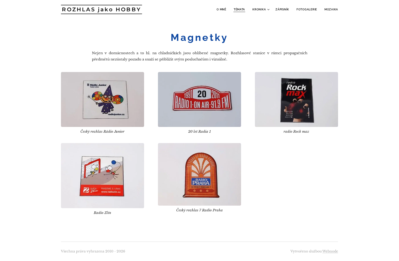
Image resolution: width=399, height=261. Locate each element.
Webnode (330, 251)
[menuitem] (222, 9)
